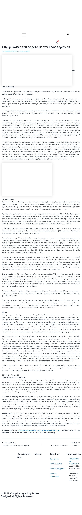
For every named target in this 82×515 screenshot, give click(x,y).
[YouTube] (61, 511)
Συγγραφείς (21, 482)
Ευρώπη (36, 481)
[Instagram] (41, 18)
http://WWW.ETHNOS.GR (27, 430)
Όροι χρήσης (54, 459)
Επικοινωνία (21, 472)
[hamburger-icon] (24, 35)
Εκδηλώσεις (21, 477)
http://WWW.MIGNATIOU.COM (48, 430)
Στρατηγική (38, 464)
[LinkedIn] (41, 22)
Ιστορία (36, 469)
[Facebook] (41, 13)
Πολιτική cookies (56, 464)
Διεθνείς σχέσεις (40, 459)
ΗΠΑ (35, 486)
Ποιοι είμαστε (22, 467)
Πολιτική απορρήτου (57, 469)
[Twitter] (41, 9)
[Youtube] (41, 27)
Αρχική (19, 462)
